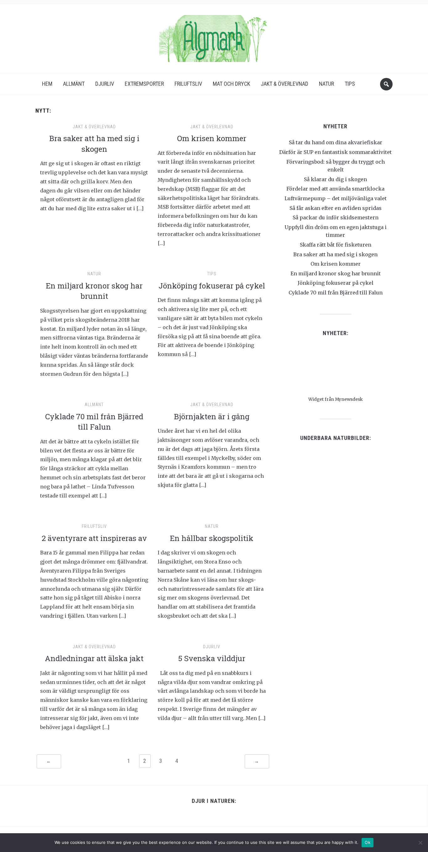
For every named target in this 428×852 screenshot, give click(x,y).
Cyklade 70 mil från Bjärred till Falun (94, 421)
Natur (326, 83)
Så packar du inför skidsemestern (335, 217)
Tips (350, 83)
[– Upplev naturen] (214, 36)
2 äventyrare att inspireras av (94, 538)
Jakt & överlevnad (284, 83)
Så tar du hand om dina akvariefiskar (335, 142)
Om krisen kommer (211, 138)
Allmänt (74, 83)
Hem (47, 83)
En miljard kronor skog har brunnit (94, 291)
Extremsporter (144, 83)
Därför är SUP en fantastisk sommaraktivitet (335, 152)
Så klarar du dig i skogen (335, 179)
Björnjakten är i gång (211, 416)
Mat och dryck (231, 83)
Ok (367, 842)
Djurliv (104, 83)
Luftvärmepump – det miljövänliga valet (335, 198)
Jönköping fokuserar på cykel (212, 286)
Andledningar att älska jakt (94, 658)
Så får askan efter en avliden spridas (336, 208)
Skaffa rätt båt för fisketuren (335, 245)
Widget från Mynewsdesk (335, 399)
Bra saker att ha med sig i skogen (94, 143)
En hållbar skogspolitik (211, 538)
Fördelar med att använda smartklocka (335, 189)
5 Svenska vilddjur (211, 658)
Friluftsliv (188, 83)
